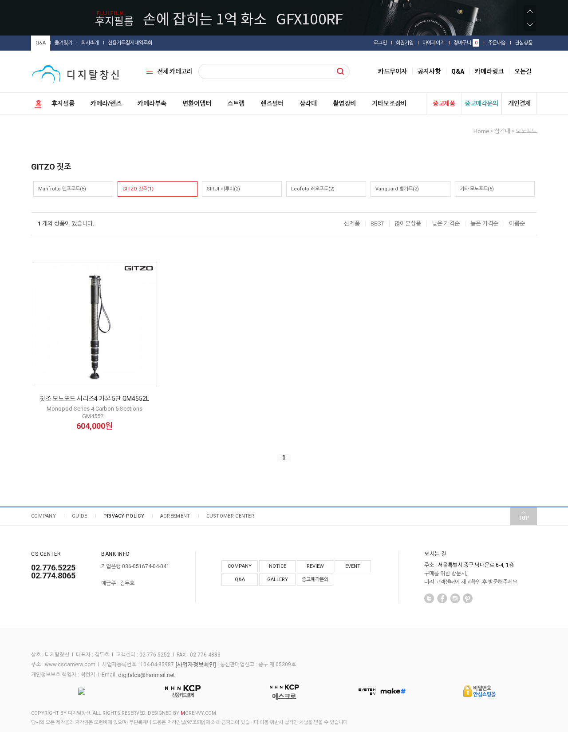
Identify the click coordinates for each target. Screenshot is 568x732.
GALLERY (277, 579)
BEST (377, 223)
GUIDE (79, 516)
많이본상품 (407, 223)
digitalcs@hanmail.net (146, 675)
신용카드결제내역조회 (130, 43)
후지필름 (63, 103)
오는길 (523, 71)
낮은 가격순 (446, 223)
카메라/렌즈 (106, 103)
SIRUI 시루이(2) (223, 189)
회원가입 (405, 43)
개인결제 (519, 103)
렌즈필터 (272, 103)
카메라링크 (489, 71)
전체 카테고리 (174, 71)
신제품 (352, 223)
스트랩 (236, 103)
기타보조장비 (389, 103)
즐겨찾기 (63, 43)
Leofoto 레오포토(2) (313, 189)
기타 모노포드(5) (477, 189)
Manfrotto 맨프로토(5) (62, 189)
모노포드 (526, 131)
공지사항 (429, 71)
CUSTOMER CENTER (230, 516)
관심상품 (523, 43)
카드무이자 (392, 71)
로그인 (380, 43)
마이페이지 (433, 43)
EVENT (352, 566)
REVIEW (315, 566)
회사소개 (90, 43)
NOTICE (277, 566)
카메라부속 (152, 103)
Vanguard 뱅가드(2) (397, 189)
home (481, 131)
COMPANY (43, 516)
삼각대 (308, 103)
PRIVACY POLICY (123, 516)
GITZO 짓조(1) (138, 189)
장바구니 (465, 43)
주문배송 (497, 43)
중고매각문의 (481, 103)
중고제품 (444, 103)
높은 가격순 (484, 223)
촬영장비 (344, 103)
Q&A (41, 43)
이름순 (517, 223)
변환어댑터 (196, 103)
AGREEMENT (175, 516)
